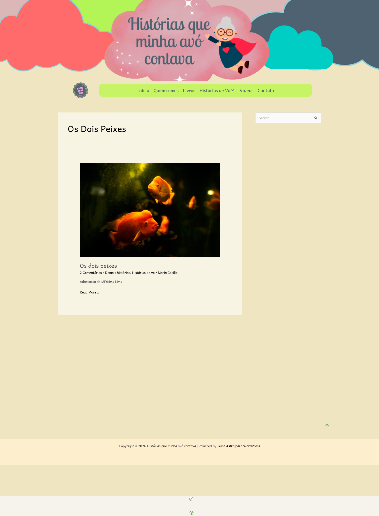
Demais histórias (117, 272)
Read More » (89, 292)
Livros (189, 90)
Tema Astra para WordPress (238, 446)
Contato (266, 90)
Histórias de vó (143, 272)
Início (143, 90)
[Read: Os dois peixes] (150, 209)
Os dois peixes (98, 265)
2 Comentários (91, 272)
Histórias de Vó (215, 90)
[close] (191, 499)
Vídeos (246, 90)
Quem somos (166, 90)
